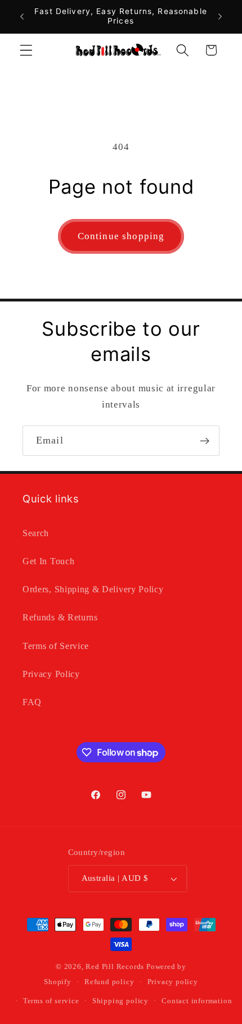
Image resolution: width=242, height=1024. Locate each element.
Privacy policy (172, 982)
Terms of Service (56, 646)
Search (36, 533)
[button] (26, 50)
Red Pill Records (115, 967)
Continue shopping (121, 236)
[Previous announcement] (22, 16)
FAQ (32, 702)
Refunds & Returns (60, 617)
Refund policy (109, 982)
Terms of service (51, 1001)
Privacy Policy (51, 674)
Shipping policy (120, 1001)
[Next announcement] (220, 16)
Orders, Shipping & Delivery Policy (93, 589)
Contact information (197, 1001)
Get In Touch (48, 561)
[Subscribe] (204, 441)
